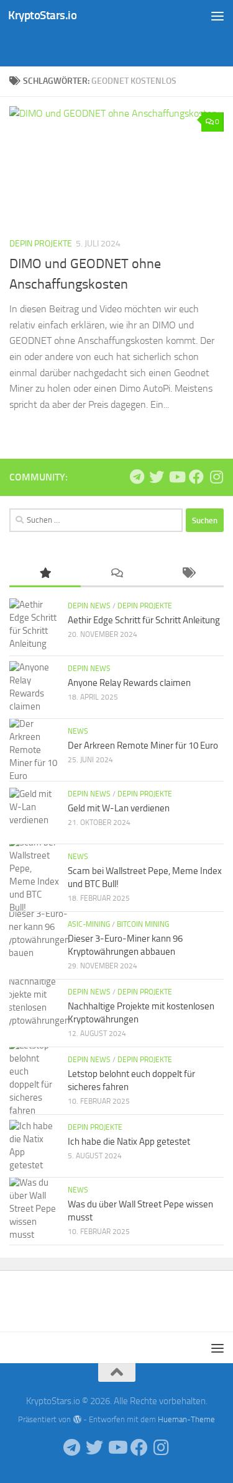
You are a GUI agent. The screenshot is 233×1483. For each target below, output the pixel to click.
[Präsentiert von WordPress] (77, 1419)
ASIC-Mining (89, 924)
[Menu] (217, 15)
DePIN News (89, 606)
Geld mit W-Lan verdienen (119, 808)
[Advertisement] (121, 46)
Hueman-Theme (186, 1419)
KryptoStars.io (42, 15)
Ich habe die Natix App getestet (129, 1141)
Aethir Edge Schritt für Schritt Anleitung (144, 620)
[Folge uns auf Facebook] (196, 476)
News (78, 731)
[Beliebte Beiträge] (45, 574)
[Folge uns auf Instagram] (216, 476)
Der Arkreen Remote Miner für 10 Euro (143, 745)
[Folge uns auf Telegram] (136, 476)
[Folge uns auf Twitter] (156, 476)
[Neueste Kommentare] (116, 574)
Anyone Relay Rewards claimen (129, 682)
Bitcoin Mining (143, 924)
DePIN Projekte (40, 243)
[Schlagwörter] (188, 574)
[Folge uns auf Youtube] (176, 476)
